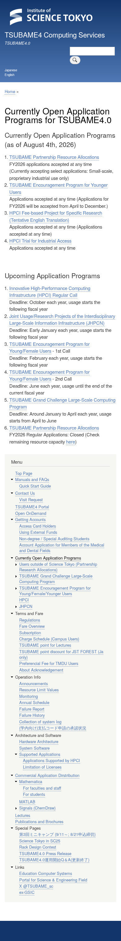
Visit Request (31, 499)
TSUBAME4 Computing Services (55, 34)
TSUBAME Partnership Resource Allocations (54, 157)
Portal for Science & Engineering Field (53, 880)
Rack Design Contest (37, 847)
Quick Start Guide (35, 486)
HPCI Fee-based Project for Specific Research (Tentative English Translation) (55, 216)
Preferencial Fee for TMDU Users (48, 663)
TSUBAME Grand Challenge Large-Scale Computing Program (55, 578)
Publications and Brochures (39, 821)
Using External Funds (38, 532)
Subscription (30, 633)
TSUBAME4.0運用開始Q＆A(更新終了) (54, 860)
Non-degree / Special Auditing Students (54, 539)
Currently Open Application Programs (48, 558)
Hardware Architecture (38, 741)
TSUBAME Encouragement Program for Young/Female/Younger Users (55, 590)
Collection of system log (40, 722)
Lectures (22, 815)
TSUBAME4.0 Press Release (45, 853)
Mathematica (30, 781)
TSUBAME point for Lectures (45, 645)
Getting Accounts (30, 519)
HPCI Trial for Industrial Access (40, 240)
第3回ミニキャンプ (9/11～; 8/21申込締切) (57, 834)
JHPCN (25, 606)
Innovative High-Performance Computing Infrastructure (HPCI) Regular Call (49, 291)
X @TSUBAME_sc (36, 886)
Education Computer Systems (45, 873)
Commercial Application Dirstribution (47, 775)
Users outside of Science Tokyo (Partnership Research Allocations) (58, 567)
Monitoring (28, 696)
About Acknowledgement (41, 670)
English (9, 75)
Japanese (11, 70)
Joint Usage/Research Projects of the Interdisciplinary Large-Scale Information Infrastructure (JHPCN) (62, 319)
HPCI (24, 600)
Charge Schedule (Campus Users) (49, 639)
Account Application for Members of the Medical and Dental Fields (61, 547)
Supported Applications (39, 754)
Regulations (29, 620)
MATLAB (27, 802)
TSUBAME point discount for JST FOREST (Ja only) (61, 654)
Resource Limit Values (39, 690)
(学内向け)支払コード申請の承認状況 (52, 728)
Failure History (32, 715)
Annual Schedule (34, 702)
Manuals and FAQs (32, 479)
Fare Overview (32, 626)
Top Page (23, 473)
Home (10, 91)
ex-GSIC (26, 892)
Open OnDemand (30, 513)
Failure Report (31, 709)
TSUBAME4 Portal (32, 507)
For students (34, 794)
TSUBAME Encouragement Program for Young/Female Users (49, 347)
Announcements (33, 683)
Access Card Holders (37, 526)
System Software (34, 748)
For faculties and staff (42, 788)
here (70, 441)
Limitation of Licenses (42, 767)
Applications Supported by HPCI (51, 760)
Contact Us (25, 493)
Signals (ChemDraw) (37, 808)
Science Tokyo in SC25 (39, 841)
